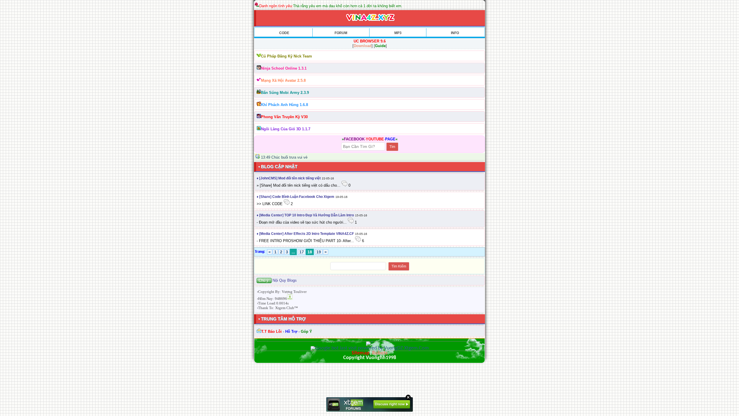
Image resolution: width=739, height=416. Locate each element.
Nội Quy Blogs (285, 280)
